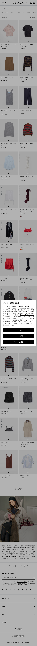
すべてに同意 (18, 330)
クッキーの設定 (18, 342)
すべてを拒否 (18, 336)
